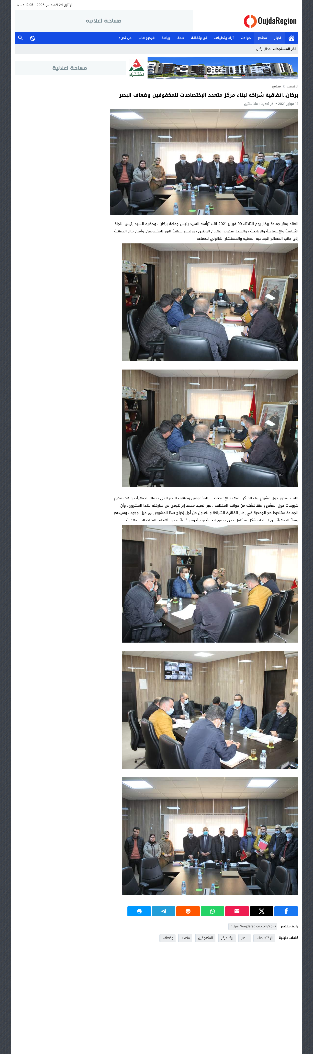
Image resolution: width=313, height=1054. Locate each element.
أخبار (277, 38)
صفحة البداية (291, 38)
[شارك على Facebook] (286, 911)
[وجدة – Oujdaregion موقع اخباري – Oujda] (245, 21)
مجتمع (262, 38)
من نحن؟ (125, 38)
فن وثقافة (199, 38)
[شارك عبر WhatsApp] (212, 911)
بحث (20, 38)
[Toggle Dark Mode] (32, 38)
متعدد (185, 938)
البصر (245, 938)
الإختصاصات (265, 938)
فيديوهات (147, 38)
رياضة (165, 38)
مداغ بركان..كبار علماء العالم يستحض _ (244, 49)
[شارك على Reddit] (188, 911)
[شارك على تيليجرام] (163, 911)
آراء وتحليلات (224, 38)
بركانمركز (227, 938)
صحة (180, 38)
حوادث (246, 38)
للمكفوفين (205, 938)
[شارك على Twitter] (261, 911)
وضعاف (168, 938)
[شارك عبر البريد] (236, 911)
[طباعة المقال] (139, 911)
